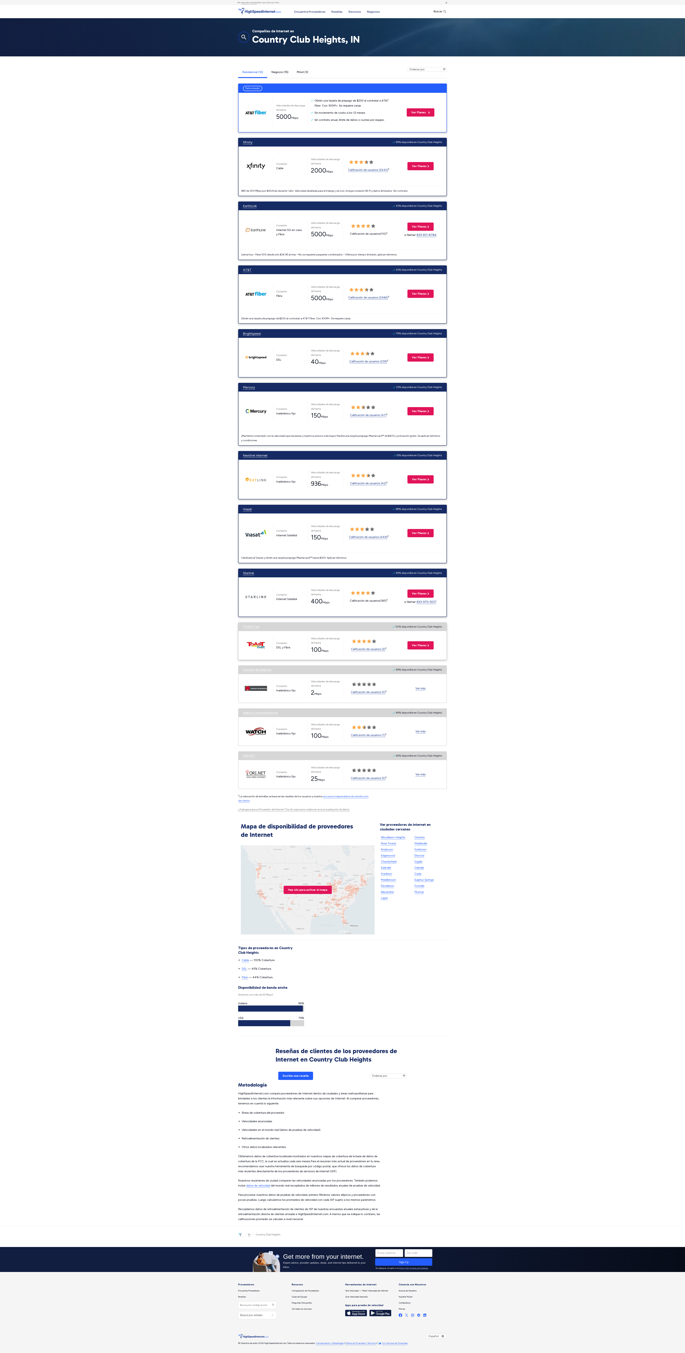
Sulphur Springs (424, 879)
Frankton (386, 873)
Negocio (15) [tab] (280, 72)
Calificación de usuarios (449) (368, 537)
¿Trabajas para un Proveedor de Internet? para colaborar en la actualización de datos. (294, 809)
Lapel (384, 898)
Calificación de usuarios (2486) (368, 297)
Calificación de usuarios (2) (368, 649)
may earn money (249, 2)
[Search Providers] (272, 1305)
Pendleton (387, 886)
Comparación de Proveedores (305, 1290)
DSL (244, 968)
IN (249, 1234)
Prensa (402, 1309)
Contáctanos (404, 1303)
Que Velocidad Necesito (356, 1297)
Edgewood (388, 855)
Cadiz (418, 873)
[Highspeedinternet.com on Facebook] (400, 1316)
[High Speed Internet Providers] (259, 11)
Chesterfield (389, 861)
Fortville (419, 886)
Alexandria (387, 892)
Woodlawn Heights (393, 837)
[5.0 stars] (371, 162)
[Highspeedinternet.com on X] (406, 1316)
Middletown (388, 879)
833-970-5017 (427, 602)
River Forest (388, 843)
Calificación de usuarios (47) (368, 415)
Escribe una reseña (296, 1075)
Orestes (419, 837)
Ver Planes (417, 112)
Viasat (247, 509)
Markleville (420, 843)
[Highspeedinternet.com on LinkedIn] (425, 1316)
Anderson (387, 849)
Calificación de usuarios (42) (368, 483)
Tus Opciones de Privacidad (395, 1343)
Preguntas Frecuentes (302, 1303)
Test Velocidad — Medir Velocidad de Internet (366, 1290)
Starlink (248, 573)
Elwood (419, 855)
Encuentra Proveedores (309, 11)
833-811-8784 (427, 235)
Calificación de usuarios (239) (368, 361)
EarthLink (250, 206)
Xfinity (247, 142)
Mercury (249, 387)
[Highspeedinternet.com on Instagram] (412, 1316)
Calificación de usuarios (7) (368, 735)
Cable (245, 960)
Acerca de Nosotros (408, 1290)
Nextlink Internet (255, 455)
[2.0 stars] (356, 162)
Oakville (419, 867)
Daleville (386, 867)
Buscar (438, 11)
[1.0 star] (351, 162)
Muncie (419, 892)
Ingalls (418, 861)
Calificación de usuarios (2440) (368, 170)
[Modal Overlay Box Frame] (342, 1259)
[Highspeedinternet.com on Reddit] (418, 1316)
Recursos (355, 11)
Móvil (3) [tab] (302, 72)
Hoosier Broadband (257, 670)
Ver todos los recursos (302, 1309)
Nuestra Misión (406, 1297)
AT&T (247, 270)
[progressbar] (271, 1009)
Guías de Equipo (299, 1297)
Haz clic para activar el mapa (307, 889)
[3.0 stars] (361, 162)
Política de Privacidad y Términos (360, 1343)
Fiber (245, 977)
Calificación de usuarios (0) (368, 692)
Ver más (420, 688)
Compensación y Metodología (330, 1343)
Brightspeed (252, 334)
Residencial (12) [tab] (252, 72)
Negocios (373, 11)
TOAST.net (251, 627)
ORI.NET (249, 756)
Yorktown (420, 849)
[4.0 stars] (366, 162)
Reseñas (336, 11)
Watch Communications (260, 713)
